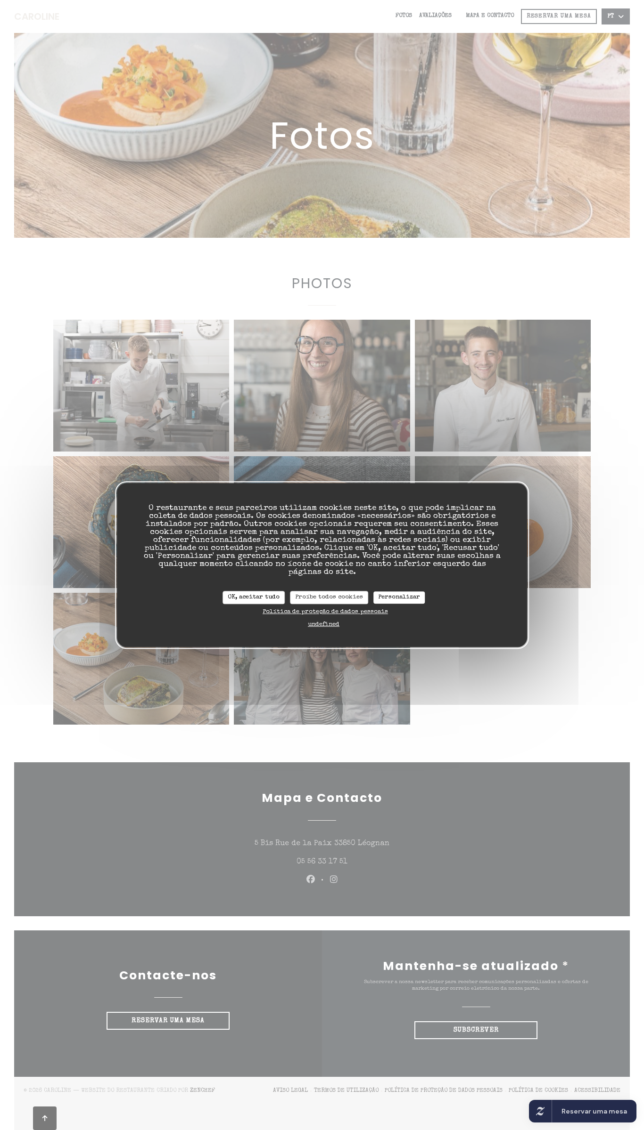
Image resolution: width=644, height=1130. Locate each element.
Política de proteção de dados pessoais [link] (325, 612)
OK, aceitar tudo (254, 597)
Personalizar (399, 597)
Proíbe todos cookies (329, 597)
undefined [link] (323, 625)
